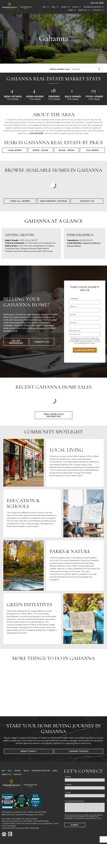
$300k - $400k (40, 150)
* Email (72, 314)
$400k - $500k (66, 150)
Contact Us (87, 201)
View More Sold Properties (53, 415)
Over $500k (92, 150)
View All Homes (20, 201)
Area (55, 771)
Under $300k (15, 150)
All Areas (76, 69)
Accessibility (11, 826)
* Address (73, 298)
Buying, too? (75, 330)
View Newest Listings (53, 201)
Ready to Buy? (28, 751)
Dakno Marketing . (31, 828)
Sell (10, 771)
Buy (3, 771)
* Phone (72, 322)
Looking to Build (78, 751)
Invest (18, 771)
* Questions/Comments (74, 801)
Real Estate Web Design (11, 828)
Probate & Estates (41, 771)
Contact (17, 774)
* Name (72, 306)
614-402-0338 (40, 812)
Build (26, 771)
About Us (6, 774)
